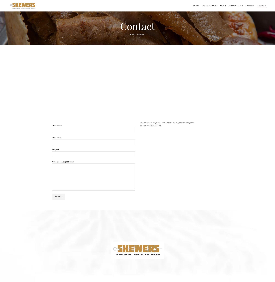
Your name (57, 125)
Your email (56, 137)
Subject (55, 149)
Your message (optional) (63, 161)
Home (132, 34)
